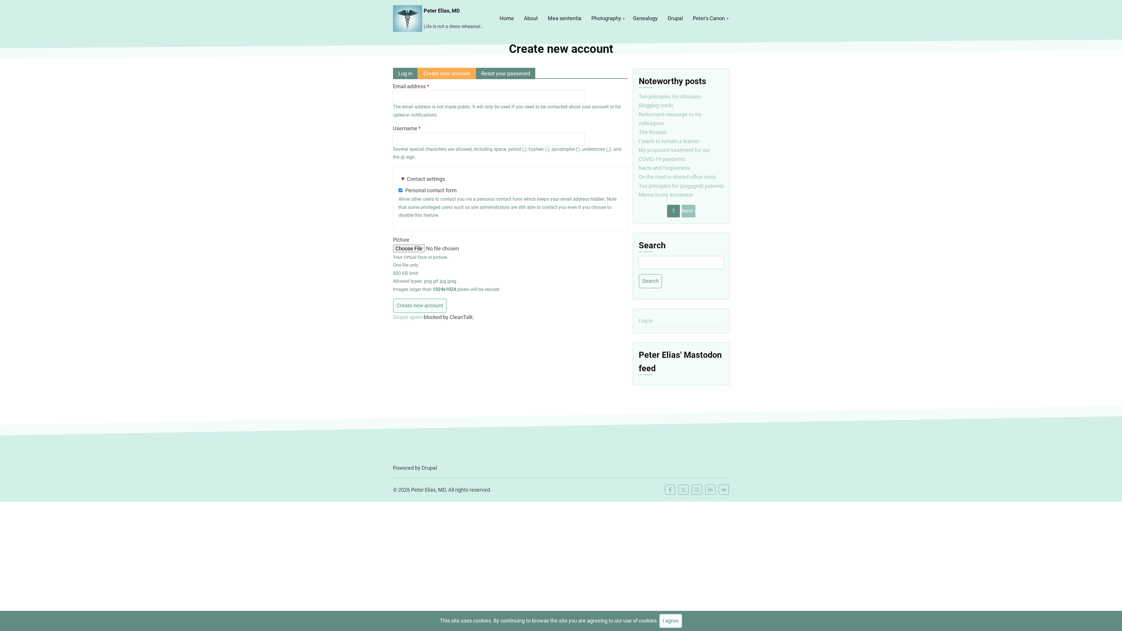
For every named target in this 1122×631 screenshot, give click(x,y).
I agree (671, 621)
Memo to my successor (666, 195)
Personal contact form (431, 190)
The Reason (652, 132)
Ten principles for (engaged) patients (681, 186)
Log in (405, 73)
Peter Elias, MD (442, 11)
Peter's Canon (709, 18)
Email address (409, 86)
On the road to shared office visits (677, 177)
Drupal (675, 18)
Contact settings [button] (426, 179)
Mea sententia (564, 18)
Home (507, 18)
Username (405, 128)
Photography (606, 18)
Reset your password (505, 73)
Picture (401, 240)
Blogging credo (656, 105)
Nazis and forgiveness (664, 168)
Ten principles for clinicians (670, 96)
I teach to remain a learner (669, 141)
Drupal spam (408, 317)
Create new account (449, 74)
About (531, 18)
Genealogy (645, 18)
